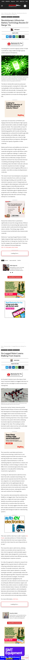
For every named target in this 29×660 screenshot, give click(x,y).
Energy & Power (9, 16)
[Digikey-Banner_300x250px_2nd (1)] (15, 117)
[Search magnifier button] (25, 6)
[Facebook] (10, 36)
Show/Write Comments (15, 277)
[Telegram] (7, 36)
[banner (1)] (15, 217)
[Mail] (12, 272)
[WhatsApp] (17, 36)
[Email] (20, 36)
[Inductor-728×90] (14, 659)
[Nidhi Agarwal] (12, 29)
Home (2, 13)
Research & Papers (16, 16)
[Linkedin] (13, 36)
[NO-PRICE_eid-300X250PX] (15, 297)
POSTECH (19, 260)
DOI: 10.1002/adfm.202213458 (9, 247)
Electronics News (8, 13)
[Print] (23, 36)
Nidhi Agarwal (16, 29)
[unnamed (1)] (15, 317)
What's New (14, 13)
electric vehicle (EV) (13, 260)
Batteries (6, 260)
